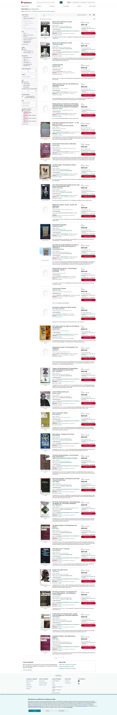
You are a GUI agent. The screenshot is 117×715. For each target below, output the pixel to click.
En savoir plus (24, 44)
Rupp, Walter (55, 166)
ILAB (72, 338)
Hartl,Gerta (55, 350)
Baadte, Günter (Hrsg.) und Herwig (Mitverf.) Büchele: (64, 458)
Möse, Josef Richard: (57, 371)
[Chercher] (61, 2)
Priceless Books (59, 71)
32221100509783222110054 (66, 532)
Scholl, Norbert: (56, 616)
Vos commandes (29, 686)
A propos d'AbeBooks (56, 680)
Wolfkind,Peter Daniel (57, 226)
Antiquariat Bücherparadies (62, 113)
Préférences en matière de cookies (56, 690)
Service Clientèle (68, 682)
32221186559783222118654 (66, 192)
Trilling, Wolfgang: (56, 594)
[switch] (23, 96)
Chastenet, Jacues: (56, 290)
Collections (39, 6)
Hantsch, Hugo (55, 145)
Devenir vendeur (92, 6)
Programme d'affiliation (43, 682)
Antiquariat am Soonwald (61, 276)
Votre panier (28, 688)
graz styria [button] (28, 11)
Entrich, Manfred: (56, 550)
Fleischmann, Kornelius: (57, 23)
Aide (94, 2)
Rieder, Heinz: (55, 207)
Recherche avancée (25, 6)
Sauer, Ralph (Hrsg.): (57, 505)
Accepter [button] (34, 710)
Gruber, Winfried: (56, 414)
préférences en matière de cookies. (35, 706)
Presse (53, 682)
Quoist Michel (55, 271)
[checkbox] (22, 16)
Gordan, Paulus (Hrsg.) (57, 187)
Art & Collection (66, 6)
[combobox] (48, 2)
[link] (94, 15)
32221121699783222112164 (66, 230)
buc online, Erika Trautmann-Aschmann (64, 212)
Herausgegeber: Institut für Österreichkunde (62, 125)
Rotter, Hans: (55, 528)
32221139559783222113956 (66, 439)
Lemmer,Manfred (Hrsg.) (58, 249)
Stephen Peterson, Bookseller (62, 132)
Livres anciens (52, 6)
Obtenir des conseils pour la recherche (67, 664)
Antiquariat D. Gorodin (61, 313)
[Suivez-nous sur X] (79, 684)
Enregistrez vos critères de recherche (67, 668)
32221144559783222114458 (66, 554)
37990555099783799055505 (66, 397)
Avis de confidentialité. (68, 707)
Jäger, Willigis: (55, 481)
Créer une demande (27, 670)
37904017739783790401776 (66, 509)
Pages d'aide (67, 680)
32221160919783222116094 (66, 27)
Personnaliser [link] (62, 710)
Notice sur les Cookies (56, 692)
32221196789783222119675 (66, 170)
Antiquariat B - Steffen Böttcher (63, 295)
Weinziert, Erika (56, 66)
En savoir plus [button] (24, 124)
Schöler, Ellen (55, 86)
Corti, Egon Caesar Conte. (58, 308)
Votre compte (83, 2)
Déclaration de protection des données (57, 687)
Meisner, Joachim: (56, 393)
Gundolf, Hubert (56, 329)
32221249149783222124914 (66, 621)
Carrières (53, 684)
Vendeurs (79, 6)
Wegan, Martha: (56, 435)
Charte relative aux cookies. (81, 706)
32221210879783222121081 (66, 375)
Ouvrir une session (75, 2)
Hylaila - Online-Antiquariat (62, 91)
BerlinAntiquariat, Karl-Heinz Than (63, 334)
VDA (70, 338)
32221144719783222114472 (66, 598)
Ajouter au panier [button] (88, 33)
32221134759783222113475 (66, 253)
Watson (60, 108)
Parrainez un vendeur (42, 684)
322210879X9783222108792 (66, 485)
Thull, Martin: (55, 571)
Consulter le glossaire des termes (66, 666)
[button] (41, 15)
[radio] (22, 50)
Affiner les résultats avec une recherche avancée (44, 11)
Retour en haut (58, 675)
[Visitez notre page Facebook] (79, 681)
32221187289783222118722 (66, 462)
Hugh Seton (55, 108)
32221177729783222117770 (66, 575)
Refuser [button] (47, 710)
